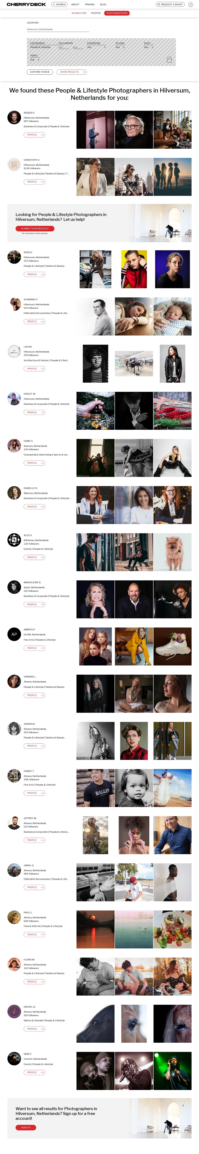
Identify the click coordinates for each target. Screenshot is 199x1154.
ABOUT (75, 4)
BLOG (103, 4)
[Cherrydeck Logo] (25, 4)
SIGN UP (26, 1127)
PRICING (89, 4)
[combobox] (58, 29)
